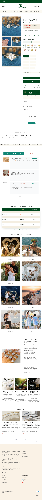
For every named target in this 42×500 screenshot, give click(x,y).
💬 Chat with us (25, 480)
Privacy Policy (4, 477)
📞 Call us (24, 477)
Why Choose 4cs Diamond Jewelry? (29, 104)
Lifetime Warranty (25, 456)
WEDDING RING (20, 11)
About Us (23, 450)
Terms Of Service (4, 482)
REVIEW (4, 11)
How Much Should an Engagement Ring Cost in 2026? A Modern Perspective (31, 424)
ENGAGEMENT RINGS (11, 11)
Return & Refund (26, 109)
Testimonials (24, 453)
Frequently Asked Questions (27, 458)
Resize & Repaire (25, 454)
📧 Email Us (24, 479)
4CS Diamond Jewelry (7, 491)
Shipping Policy (4, 479)
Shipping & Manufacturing (28, 106)
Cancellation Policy (5, 480)
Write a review (32, 123)
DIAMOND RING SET (28, 11)
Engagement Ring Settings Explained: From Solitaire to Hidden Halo (10, 424)
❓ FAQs (23, 482)
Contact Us (24, 451)
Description (25, 101)
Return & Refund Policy (6, 484)
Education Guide (21, 409)
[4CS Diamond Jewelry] (21, 6)
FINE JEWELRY (36, 11)
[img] (27, 153)
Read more (3, 433)
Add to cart (32, 78)
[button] (20, 196)
